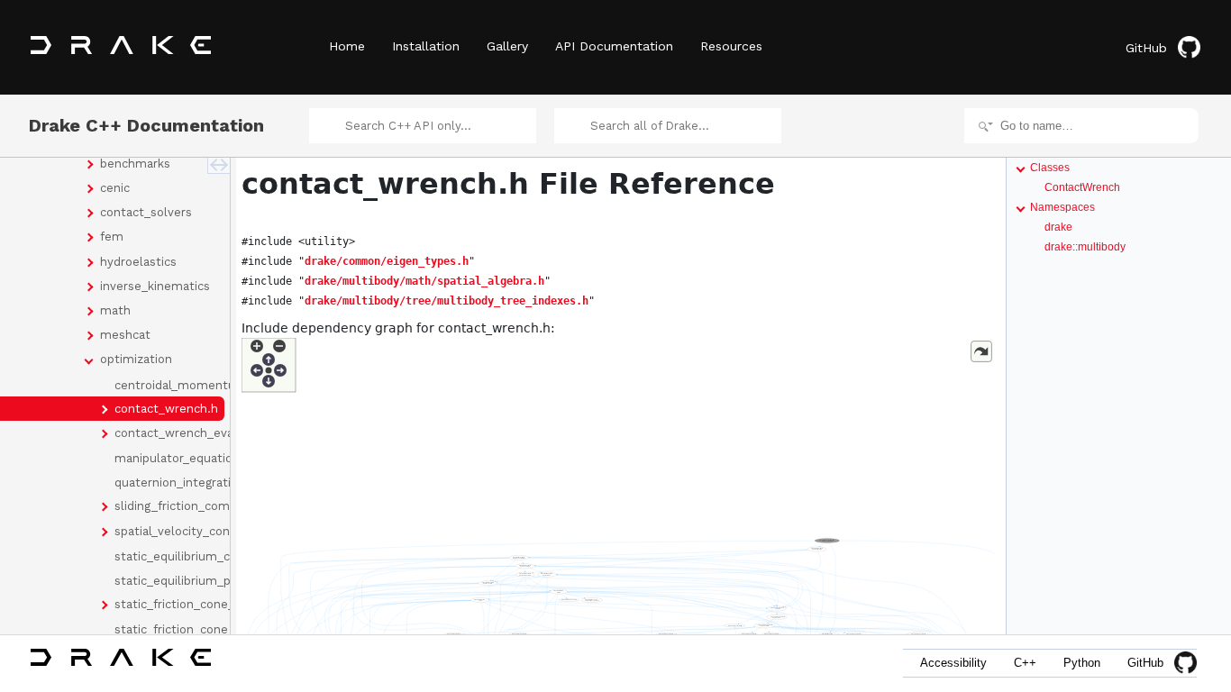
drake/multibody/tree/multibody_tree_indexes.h (446, 301)
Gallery (507, 46)
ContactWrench (1082, 187)
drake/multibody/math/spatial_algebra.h (424, 281)
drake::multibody (1085, 247)
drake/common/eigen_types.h (387, 261)
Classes (1050, 167)
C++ (1025, 662)
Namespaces (1062, 207)
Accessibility (953, 662)
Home (347, 46)
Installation (426, 46)
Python (1081, 662)
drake (1058, 227)
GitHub (1146, 48)
